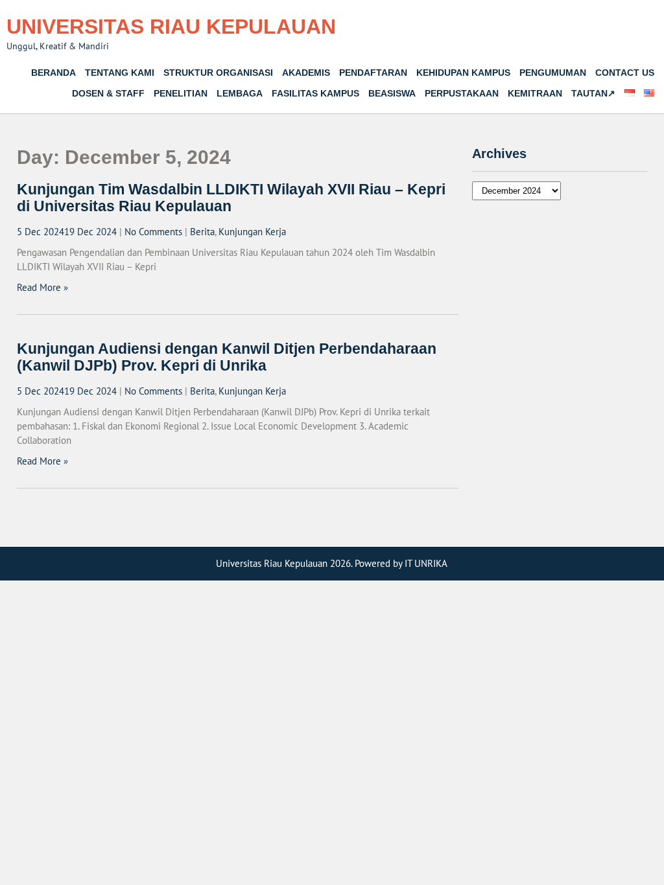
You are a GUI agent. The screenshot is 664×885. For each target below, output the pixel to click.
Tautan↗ (593, 93)
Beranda (53, 72)
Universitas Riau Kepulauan (171, 26)
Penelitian (181, 93)
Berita (202, 231)
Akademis (306, 72)
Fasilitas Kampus (315, 93)
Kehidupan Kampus (463, 72)
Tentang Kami (119, 72)
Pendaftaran (373, 72)
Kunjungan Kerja (252, 231)
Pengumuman (552, 72)
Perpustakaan (462, 93)
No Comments (153, 231)
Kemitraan (535, 93)
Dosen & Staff (108, 93)
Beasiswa (392, 93)
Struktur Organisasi (218, 72)
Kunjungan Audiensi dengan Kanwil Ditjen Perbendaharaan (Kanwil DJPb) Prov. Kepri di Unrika (226, 357)
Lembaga (240, 93)
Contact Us (624, 72)
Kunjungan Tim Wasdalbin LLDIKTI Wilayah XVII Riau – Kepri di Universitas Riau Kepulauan (231, 197)
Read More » (42, 287)
